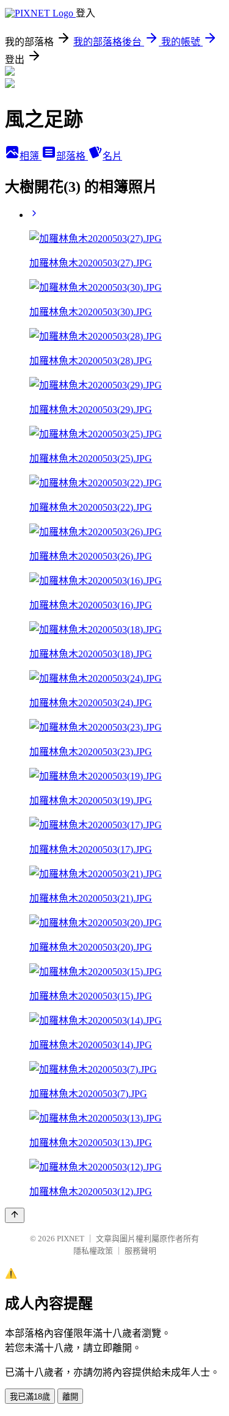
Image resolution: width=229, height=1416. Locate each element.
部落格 (72, 156)
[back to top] (14, 1215)
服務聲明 (140, 1250)
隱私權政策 (93, 1250)
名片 (112, 156)
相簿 (31, 156)
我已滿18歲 (30, 1396)
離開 (70, 1396)
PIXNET (70, 1238)
